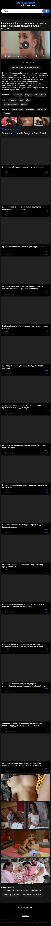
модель (24, 104)
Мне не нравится (19, 63)
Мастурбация (40, 95)
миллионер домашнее (11, 895)
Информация (17, 67)
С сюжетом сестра (20, 890)
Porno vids (25, 916)
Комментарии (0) (32, 67)
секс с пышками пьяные (32, 895)
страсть (13, 100)
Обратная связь (25, 908)
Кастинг (7, 890)
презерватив (36, 890)
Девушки (28, 95)
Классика (18, 95)
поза (21, 100)
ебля (28, 100)
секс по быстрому (11, 104)
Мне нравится (16, 63)
